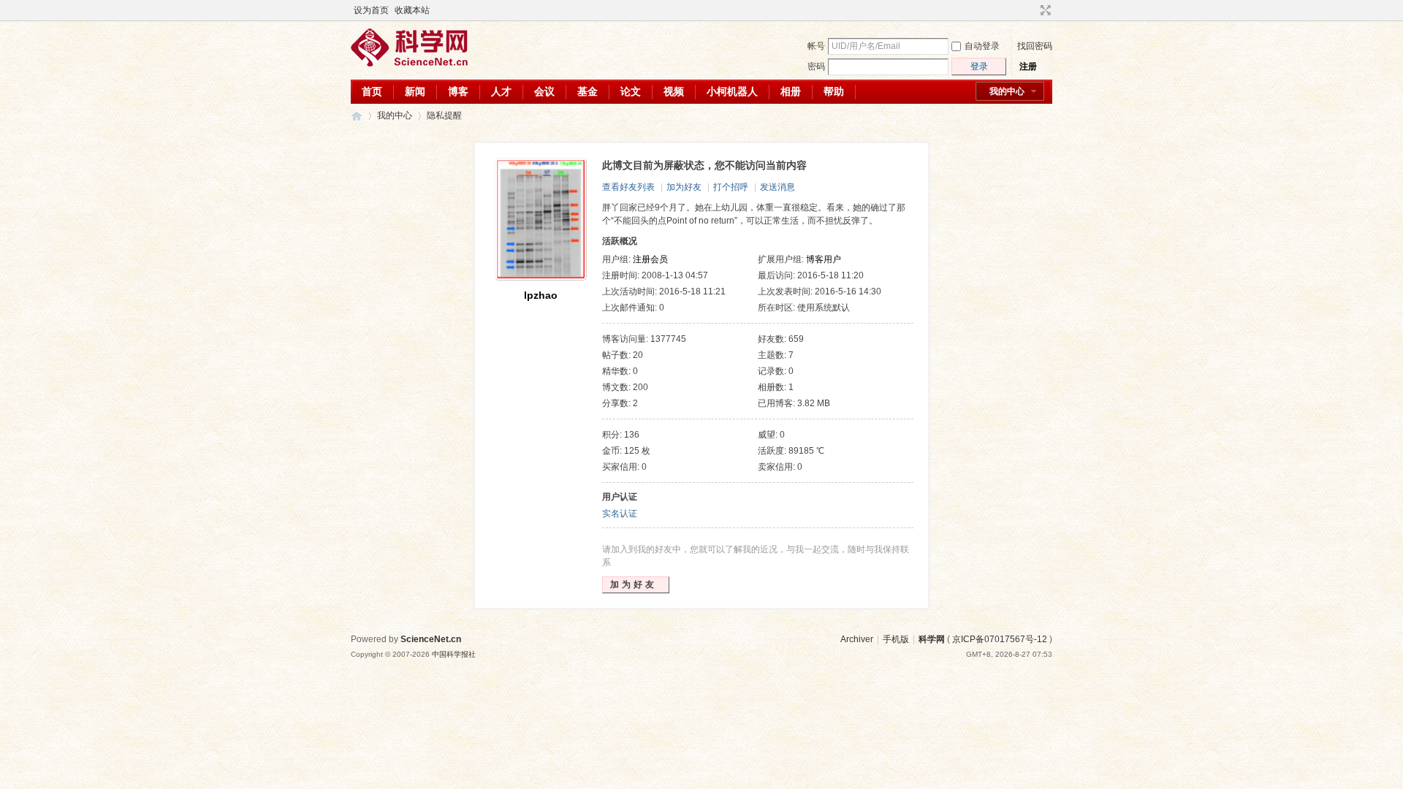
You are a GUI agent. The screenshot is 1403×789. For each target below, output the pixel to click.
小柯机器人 (732, 91)
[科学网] (409, 63)
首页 (372, 91)
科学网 (356, 115)
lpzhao (541, 295)
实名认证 (619, 513)
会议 (544, 91)
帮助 (834, 91)
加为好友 (684, 187)
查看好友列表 (628, 187)
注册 (1028, 66)
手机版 (896, 639)
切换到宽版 (1043, 10)
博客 (458, 91)
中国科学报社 (454, 654)
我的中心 (1006, 91)
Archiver (856, 639)
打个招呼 (730, 187)
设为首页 (371, 10)
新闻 (415, 91)
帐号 (816, 46)
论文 (630, 91)
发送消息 (777, 187)
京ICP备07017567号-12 (999, 639)
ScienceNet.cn (430, 639)
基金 (587, 91)
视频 (674, 91)
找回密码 (1034, 46)
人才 (501, 91)
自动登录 (982, 46)
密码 (816, 66)
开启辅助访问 (1031, 10)
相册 (790, 91)
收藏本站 (412, 10)
